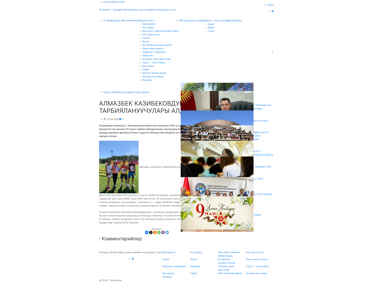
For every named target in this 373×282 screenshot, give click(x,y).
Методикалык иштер (191, 20)
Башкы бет (119, 20)
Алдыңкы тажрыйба (153, 51)
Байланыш (236, 20)
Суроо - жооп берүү (154, 62)
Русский (119, 1)
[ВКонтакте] (146, 232)
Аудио (211, 23)
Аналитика (132, 20)
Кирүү (270, 4)
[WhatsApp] (159, 232)
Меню (109, 20)
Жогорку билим (140, 92)
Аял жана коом (151, 34)
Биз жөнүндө (222, 20)
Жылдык (147, 79)
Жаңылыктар (146, 20)
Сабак (145, 69)
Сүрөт (211, 30)
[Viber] (163, 232)
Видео (211, 27)
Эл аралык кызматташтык (157, 44)
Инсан (145, 41)
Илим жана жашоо (153, 48)
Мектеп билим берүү (154, 72)
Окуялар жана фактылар (156, 58)
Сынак (146, 37)
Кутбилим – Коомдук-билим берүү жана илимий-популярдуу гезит (137, 9)
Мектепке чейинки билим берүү (160, 30)
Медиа (207, 20)
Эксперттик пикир (152, 76)
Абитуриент (149, 23)
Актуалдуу (148, 27)
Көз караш (148, 65)
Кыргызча (109, 1)
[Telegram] (167, 232)
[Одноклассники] (155, 232)
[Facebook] (273, 11)
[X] (151, 232)
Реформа (147, 55)
